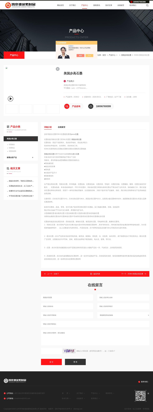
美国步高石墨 (126, 55)
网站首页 (60, 5)
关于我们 (72, 5)
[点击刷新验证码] (69, 351)
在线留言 (121, 5)
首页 (104, 55)
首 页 (65, 393)
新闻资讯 (96, 5)
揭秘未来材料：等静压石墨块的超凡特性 (22, 181)
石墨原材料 (12, 151)
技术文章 (108, 5)
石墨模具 (12, 144)
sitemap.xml (77, 409)
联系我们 (133, 5)
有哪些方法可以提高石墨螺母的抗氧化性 (22, 191)
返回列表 (96, 274)
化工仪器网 (137, 409)
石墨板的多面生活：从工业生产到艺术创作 (22, 186)
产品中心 (84, 5)
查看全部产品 (12, 157)
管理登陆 (146, 409)
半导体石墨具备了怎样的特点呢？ (21, 196)
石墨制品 (12, 148)
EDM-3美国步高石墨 (135, 274)
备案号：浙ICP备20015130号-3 (60, 409)
